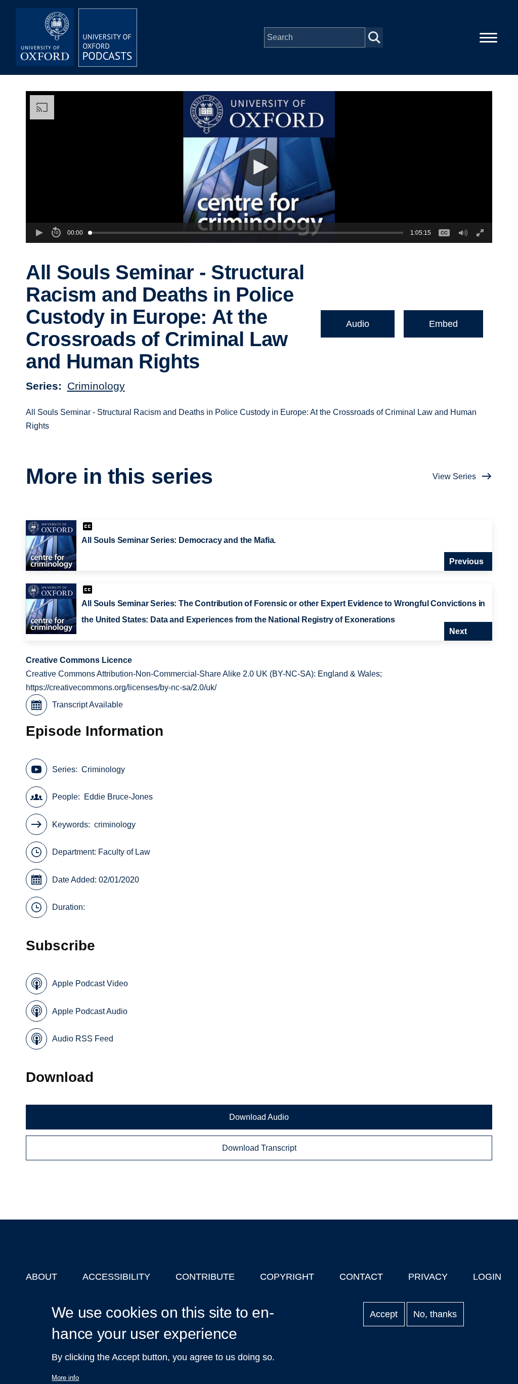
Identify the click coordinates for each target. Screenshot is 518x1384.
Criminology (96, 386)
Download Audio (259, 1117)
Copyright (287, 1277)
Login (487, 1277)
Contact (361, 1277)
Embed (443, 324)
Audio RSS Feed (82, 1038)
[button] (259, 167)
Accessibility (116, 1277)
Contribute (205, 1277)
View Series (454, 476)
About (41, 1277)
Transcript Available (87, 704)
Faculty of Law (124, 852)
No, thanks (435, 1314)
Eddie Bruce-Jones (118, 796)
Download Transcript (259, 1148)
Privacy (428, 1277)
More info (65, 1377)
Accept (384, 1314)
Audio (357, 324)
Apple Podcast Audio (89, 1011)
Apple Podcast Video (90, 983)
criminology (115, 824)
